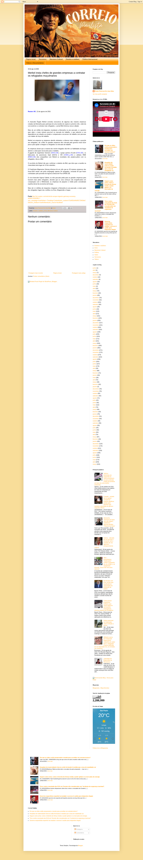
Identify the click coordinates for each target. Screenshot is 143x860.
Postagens (79, 829)
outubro (95, 277)
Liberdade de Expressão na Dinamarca (108, 660)
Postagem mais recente (35, 273)
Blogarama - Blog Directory (101, 688)
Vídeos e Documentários (35, 63)
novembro (96, 300)
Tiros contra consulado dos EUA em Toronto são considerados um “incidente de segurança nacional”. (106, 206)
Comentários (80, 833)
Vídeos (96, 259)
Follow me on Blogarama (100, 748)
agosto (95, 281)
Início (45, 210)
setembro (95, 279)
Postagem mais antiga (78, 273)
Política (96, 252)
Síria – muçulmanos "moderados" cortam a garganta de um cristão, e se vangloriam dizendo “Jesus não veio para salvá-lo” (104, 563)
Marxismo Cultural (56, 59)
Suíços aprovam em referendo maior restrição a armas (109, 623)
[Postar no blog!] (65, 208)
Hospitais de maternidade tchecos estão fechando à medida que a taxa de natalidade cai (111, 166)
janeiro (95, 295)
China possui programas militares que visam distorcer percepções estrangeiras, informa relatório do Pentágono (103, 605)
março (95, 272)
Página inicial (30, 59)
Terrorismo (42, 59)
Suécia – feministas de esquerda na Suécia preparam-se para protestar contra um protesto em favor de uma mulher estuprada (104, 479)
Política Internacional (90, 59)
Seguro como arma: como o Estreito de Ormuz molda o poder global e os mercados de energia (105, 185)
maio (94, 286)
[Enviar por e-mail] (63, 208)
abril (94, 270)
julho (94, 334)
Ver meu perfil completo (100, 94)
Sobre (96, 255)
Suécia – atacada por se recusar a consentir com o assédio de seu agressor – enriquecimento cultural (104, 542)
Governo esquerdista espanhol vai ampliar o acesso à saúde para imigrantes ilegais (111, 225)
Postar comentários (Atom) (41, 276)
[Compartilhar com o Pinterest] (71, 208)
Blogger (80, 845)
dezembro (96, 275)
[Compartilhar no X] (67, 208)
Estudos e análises (72, 59)
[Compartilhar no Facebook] (69, 208)
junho (94, 268)
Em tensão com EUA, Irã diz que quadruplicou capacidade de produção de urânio (108, 585)
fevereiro (95, 293)
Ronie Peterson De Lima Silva (104, 91)
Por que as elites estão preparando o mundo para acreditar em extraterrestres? (111, 149)
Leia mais (105, 158)
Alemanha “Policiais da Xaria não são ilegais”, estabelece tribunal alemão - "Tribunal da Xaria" (109, 522)
